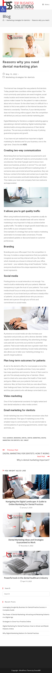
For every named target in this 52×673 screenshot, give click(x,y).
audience (10, 438)
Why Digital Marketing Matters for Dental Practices (21, 633)
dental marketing (34, 438)
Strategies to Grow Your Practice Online (17, 621)
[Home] (3, 20)
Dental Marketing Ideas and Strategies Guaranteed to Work (26, 541)
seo (21, 440)
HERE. (25, 145)
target (26, 440)
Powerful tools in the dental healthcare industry (26, 578)
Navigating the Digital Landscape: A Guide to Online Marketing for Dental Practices (26, 503)
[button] (3, 9)
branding (17, 438)
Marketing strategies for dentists (20, 77)
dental (24, 438)
